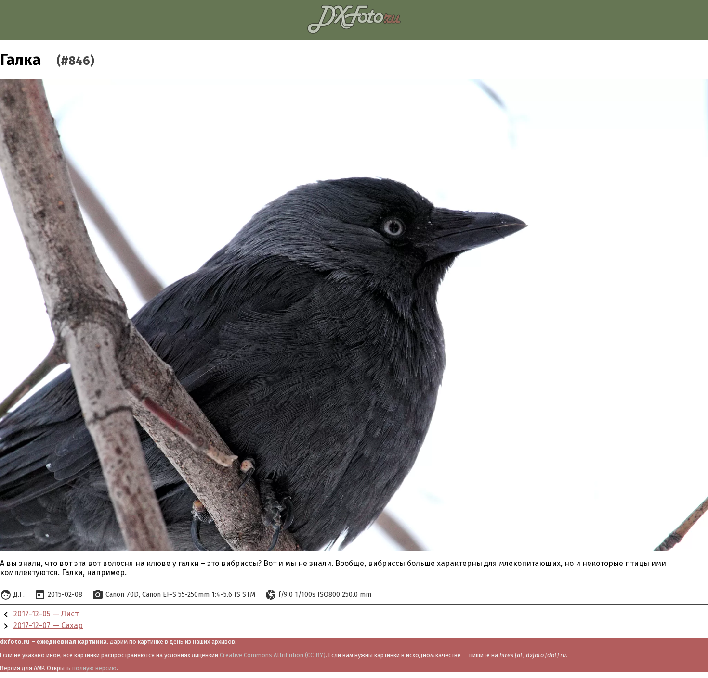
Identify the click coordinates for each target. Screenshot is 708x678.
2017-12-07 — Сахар (48, 625)
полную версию (94, 668)
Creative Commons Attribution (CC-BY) (273, 655)
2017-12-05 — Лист (46, 613)
